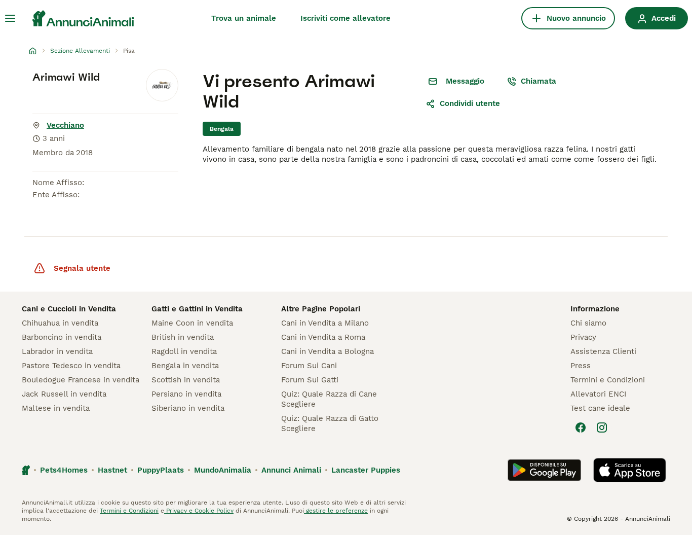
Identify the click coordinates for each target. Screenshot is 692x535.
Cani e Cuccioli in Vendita (69, 308)
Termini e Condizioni (607, 379)
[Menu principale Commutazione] (10, 18)
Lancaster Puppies (365, 470)
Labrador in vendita (57, 351)
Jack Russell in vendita (64, 394)
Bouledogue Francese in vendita (80, 379)
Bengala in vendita (185, 365)
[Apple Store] (629, 470)
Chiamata (538, 81)
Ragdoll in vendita (184, 351)
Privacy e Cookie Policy (199, 510)
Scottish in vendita (185, 379)
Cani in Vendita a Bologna (327, 351)
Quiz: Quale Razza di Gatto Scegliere (329, 423)
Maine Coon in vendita (192, 323)
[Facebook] (580, 427)
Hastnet (112, 470)
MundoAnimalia (222, 470)
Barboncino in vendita (61, 337)
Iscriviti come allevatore (345, 18)
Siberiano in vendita (187, 408)
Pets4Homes (64, 470)
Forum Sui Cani (309, 365)
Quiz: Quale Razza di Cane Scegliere (329, 399)
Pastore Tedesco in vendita (71, 365)
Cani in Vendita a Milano (325, 323)
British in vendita (182, 337)
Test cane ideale (600, 408)
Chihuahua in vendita (60, 323)
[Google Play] (544, 470)
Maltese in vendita (56, 408)
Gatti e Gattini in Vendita (197, 308)
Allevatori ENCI (598, 394)
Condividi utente (470, 103)
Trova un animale (243, 18)
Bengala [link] (222, 128)
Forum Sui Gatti (309, 379)
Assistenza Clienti (603, 351)
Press (580, 365)
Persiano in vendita (186, 394)
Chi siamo (588, 323)
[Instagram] (602, 427)
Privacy (583, 337)
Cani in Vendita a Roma (323, 337)
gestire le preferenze (336, 510)
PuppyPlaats (160, 470)
